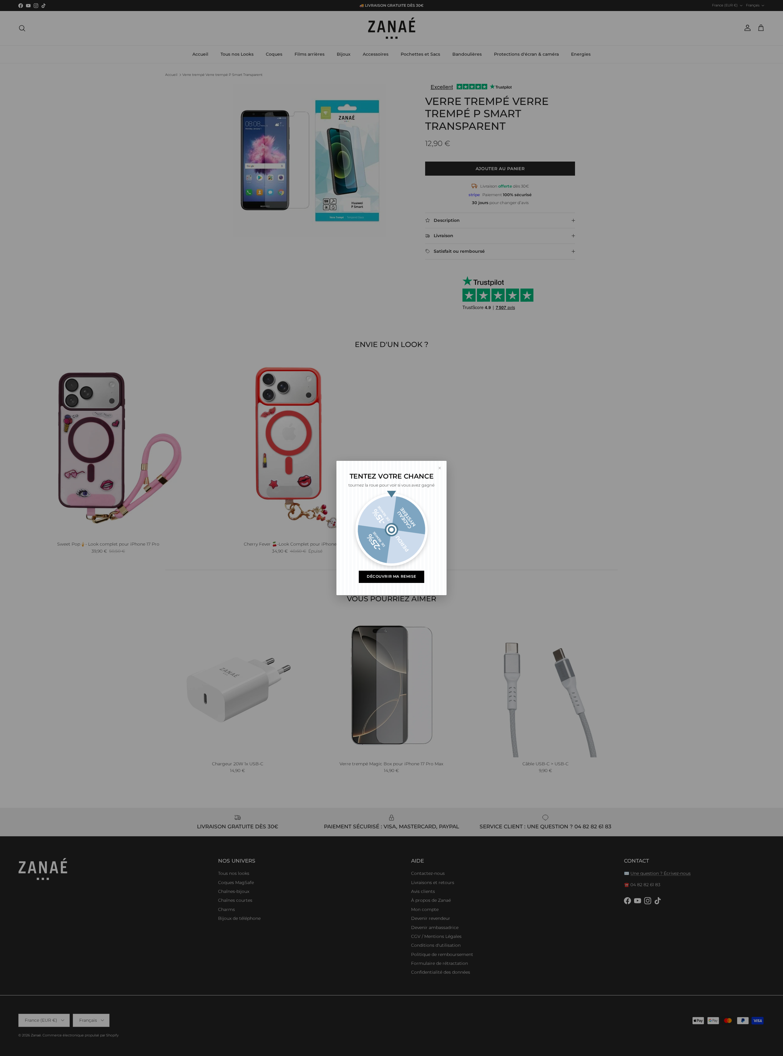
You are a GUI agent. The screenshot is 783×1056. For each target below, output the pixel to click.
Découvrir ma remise (391, 576)
